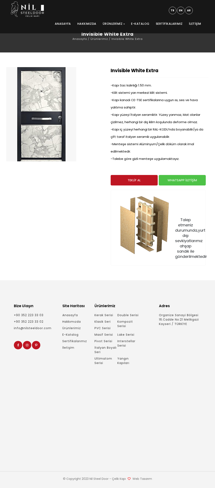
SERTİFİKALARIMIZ (169, 24)
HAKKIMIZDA (86, 24)
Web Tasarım (142, 479)
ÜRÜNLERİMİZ (113, 24)
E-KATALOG (140, 24)
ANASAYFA (63, 24)
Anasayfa (79, 39)
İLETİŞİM (195, 24)
